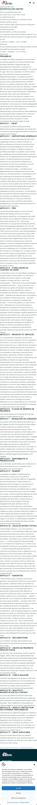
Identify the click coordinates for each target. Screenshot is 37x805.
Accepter (18, 788)
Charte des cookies (12, 802)
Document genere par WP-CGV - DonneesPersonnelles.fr (17, 747)
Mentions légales (24, 802)
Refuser (18, 793)
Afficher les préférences (18, 798)
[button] (34, 765)
